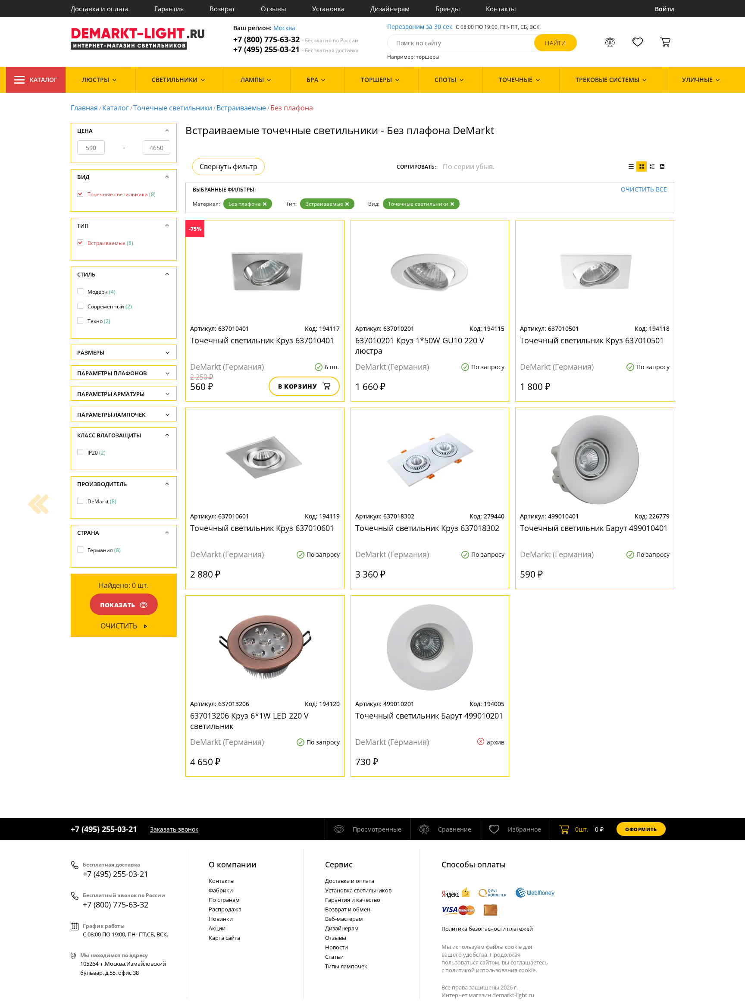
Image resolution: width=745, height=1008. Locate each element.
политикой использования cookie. (491, 970)
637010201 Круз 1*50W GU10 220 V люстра (419, 345)
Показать (117, 605)
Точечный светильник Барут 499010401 (594, 528)
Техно (99, 321)
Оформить (641, 829)
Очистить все (644, 189)
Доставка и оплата (99, 8)
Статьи (334, 957)
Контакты (501, 8)
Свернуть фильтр (228, 166)
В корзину (297, 386)
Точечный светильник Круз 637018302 (427, 528)
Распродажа (225, 909)
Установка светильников (358, 890)
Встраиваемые (241, 108)
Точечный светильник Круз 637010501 (592, 340)
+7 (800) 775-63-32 (295, 39)
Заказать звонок (174, 829)
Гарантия (169, 8)
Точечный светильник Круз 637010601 (262, 528)
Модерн (102, 291)
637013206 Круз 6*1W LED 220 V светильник (249, 720)
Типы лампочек (346, 966)
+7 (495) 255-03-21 (296, 49)
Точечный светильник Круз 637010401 (262, 340)
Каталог (43, 79)
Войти (664, 9)
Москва (284, 28)
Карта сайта (224, 938)
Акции (217, 928)
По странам (224, 900)
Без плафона (245, 203)
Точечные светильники (172, 108)
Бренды (447, 8)
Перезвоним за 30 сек (419, 27)
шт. (581, 829)
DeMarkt (102, 501)
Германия (104, 550)
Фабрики (221, 890)
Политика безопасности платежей (487, 929)
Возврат (222, 8)
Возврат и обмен (347, 909)
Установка (328, 8)
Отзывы (273, 8)
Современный (110, 306)
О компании (233, 864)
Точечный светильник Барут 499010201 (429, 715)
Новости (336, 947)
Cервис (339, 864)
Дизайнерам (390, 8)
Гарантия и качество (352, 900)
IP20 (97, 452)
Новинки (221, 919)
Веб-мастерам (344, 919)
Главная (84, 108)
